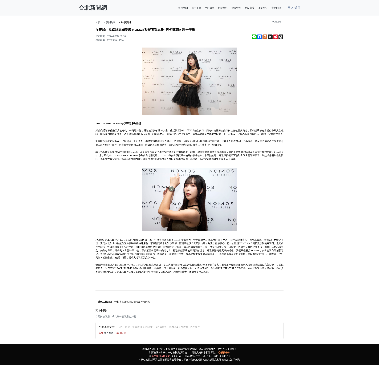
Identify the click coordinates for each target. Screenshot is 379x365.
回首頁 (277, 22)
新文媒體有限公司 (160, 356)
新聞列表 (110, 22)
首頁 (97, 22)
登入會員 (109, 333)
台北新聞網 (93, 8)
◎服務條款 (224, 352)
